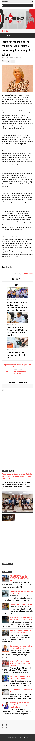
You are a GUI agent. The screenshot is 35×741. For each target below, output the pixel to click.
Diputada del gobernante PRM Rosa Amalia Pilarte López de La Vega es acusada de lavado (19, 705)
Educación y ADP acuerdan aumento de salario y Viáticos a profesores (20, 632)
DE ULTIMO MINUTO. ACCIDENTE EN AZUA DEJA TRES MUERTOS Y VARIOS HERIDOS (21, 618)
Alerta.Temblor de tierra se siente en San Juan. (21, 691)
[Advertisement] (17, 448)
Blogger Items (25, 737)
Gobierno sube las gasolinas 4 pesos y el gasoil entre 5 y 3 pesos (16, 355)
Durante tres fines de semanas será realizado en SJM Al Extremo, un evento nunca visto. (20, 663)
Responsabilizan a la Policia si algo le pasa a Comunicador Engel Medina (21, 647)
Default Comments (17, 384)
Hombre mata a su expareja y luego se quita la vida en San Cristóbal (17, 372)
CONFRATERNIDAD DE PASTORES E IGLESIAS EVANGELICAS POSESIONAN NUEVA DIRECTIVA (19, 578)
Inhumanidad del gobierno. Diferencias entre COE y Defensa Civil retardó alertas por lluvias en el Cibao (17, 331)
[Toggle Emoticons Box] (3, 390)
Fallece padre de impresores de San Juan (21, 604)
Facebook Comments (17, 387)
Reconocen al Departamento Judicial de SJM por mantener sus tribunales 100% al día (17, 476)
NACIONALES (11, 57)
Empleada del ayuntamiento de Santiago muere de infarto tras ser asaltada (17, 366)
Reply (4, 57)
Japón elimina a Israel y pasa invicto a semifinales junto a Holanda (20, 677)
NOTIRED (17, 737)
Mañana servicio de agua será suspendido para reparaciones (21, 592)
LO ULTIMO (6, 36)
